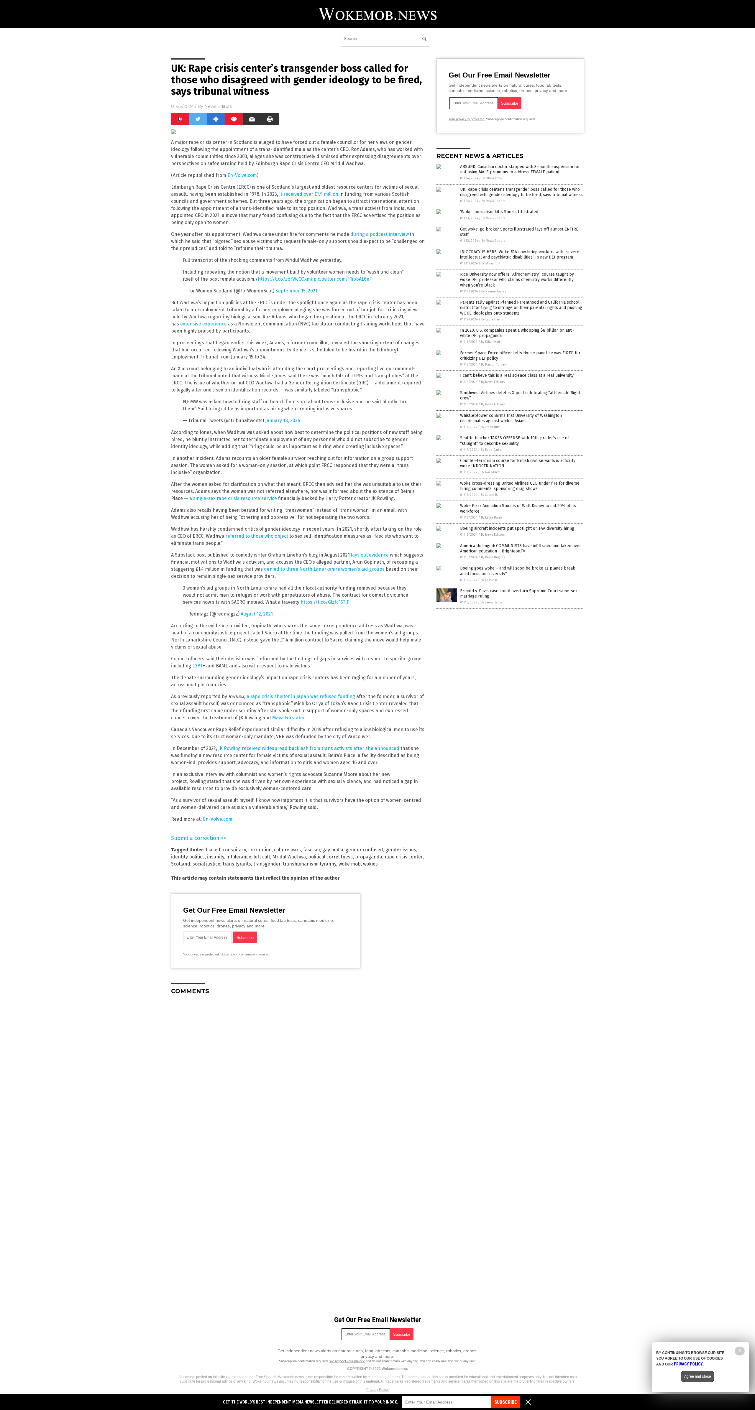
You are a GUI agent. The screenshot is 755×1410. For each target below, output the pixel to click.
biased (213, 850)
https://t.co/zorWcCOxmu (286, 279)
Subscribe (505, 1402)
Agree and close (697, 1376)
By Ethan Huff (490, 263)
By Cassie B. (489, 495)
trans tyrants (237, 864)
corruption (260, 850)
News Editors (218, 106)
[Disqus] (298, 1073)
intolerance (238, 857)
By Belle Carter (492, 450)
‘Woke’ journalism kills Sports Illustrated (499, 211)
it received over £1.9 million (308, 194)
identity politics (188, 857)
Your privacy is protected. (201, 954)
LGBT (197, 666)
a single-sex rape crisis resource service (233, 498)
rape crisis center (404, 857)
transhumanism (300, 864)
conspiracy (234, 850)
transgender (266, 864)
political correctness (330, 857)
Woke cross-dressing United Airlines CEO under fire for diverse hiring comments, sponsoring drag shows (520, 486)
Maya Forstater (288, 717)
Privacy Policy (377, 1390)
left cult (262, 857)
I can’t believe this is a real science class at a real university (517, 375)
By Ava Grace (490, 472)
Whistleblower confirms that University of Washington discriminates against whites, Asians (511, 418)
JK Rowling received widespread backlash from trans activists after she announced (308, 748)
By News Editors (493, 201)
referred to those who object (256, 536)
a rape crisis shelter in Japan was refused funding (301, 696)
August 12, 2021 (257, 614)
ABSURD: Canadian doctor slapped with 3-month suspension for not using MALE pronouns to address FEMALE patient (520, 169)
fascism (311, 850)
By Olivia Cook (492, 178)
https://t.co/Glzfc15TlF (325, 602)
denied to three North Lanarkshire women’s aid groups (324, 569)
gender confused (364, 850)
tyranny (328, 864)
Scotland (180, 864)
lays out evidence (370, 555)
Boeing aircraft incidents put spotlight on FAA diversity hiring (517, 528)
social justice (206, 864)
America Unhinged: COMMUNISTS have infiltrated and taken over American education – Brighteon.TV (520, 548)
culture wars (287, 850)
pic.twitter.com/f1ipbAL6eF (343, 279)
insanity (215, 857)
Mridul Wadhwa (289, 857)
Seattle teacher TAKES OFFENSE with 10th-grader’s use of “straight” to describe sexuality (514, 440)
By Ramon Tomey (493, 291)
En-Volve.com (242, 175)
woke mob (350, 864)
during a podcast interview (379, 234)
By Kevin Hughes (493, 557)
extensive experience (203, 324)
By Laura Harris (492, 319)
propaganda (368, 857)
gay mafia (332, 850)
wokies (370, 864)
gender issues (400, 850)
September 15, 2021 (296, 291)
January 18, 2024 (282, 420)
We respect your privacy (347, 1361)
